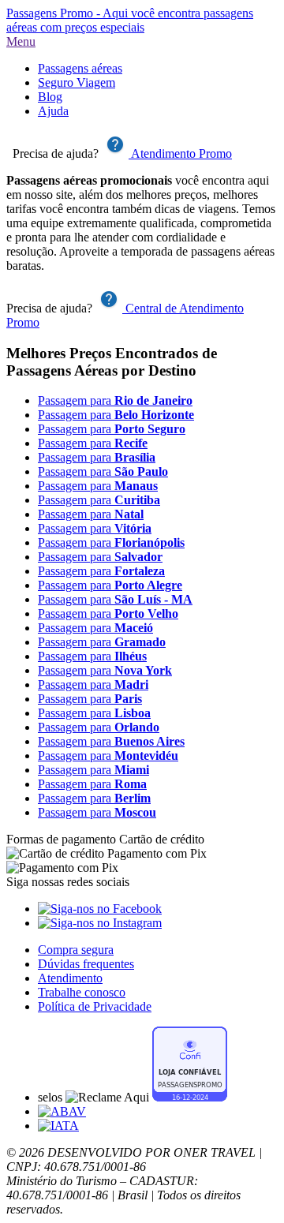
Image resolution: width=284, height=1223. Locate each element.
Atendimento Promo (180, 153)
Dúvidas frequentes (86, 964)
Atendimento (70, 978)
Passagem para (115, 400)
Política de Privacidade (94, 1006)
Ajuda (53, 111)
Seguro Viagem (76, 82)
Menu (21, 41)
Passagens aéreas (80, 68)
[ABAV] (62, 1111)
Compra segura (76, 949)
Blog (50, 96)
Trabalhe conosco (81, 992)
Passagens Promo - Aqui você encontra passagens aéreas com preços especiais (129, 20)
